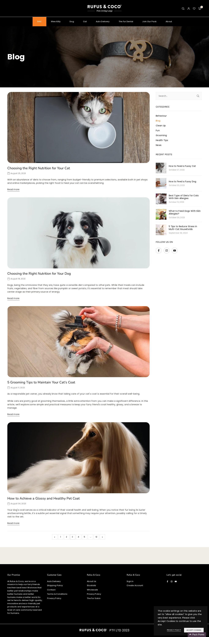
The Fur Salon (94, 598)
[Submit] (198, 96)
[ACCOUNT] (188, 8)
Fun (158, 130)
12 (96, 537)
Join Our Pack (149, 21)
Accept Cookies (194, 630)
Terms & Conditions (57, 594)
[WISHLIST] (194, 8)
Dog (72, 21)
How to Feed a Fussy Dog (182, 181)
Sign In (130, 581)
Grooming (161, 135)
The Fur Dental (126, 21)
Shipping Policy (55, 585)
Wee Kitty (56, 21)
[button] (199, 8)
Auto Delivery (103, 21)
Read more (13, 189)
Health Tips (162, 140)
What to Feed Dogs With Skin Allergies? (185, 212)
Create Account (135, 585)
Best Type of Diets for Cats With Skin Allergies (184, 197)
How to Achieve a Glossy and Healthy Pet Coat (43, 498)
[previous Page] (54, 537)
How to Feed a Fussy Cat (182, 166)
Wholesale (92, 589)
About (169, 21)
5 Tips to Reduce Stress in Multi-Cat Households (183, 228)
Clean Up (161, 125)
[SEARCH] (183, 8)
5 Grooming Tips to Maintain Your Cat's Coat (41, 382)
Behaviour (161, 115)
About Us (91, 581)
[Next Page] (102, 537)
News (158, 145)
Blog (158, 120)
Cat (85, 21)
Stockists (91, 585)
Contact (51, 589)
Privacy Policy (54, 598)
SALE (39, 21)
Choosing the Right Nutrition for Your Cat (38, 168)
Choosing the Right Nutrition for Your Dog (39, 273)
